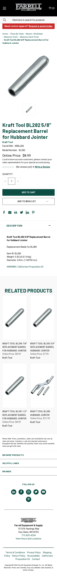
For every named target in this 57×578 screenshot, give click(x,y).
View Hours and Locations (28, 538)
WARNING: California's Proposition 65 (25, 266)
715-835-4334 (28, 535)
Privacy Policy (34, 552)
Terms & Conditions (15, 552)
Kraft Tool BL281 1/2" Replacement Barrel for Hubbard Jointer (14, 415)
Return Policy (18, 556)
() (53, 8)
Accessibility (33, 556)
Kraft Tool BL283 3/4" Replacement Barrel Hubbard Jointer (42, 347)
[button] (41, 167)
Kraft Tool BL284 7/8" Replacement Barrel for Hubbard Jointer (14, 347)
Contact (36, 559)
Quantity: (7, 174)
